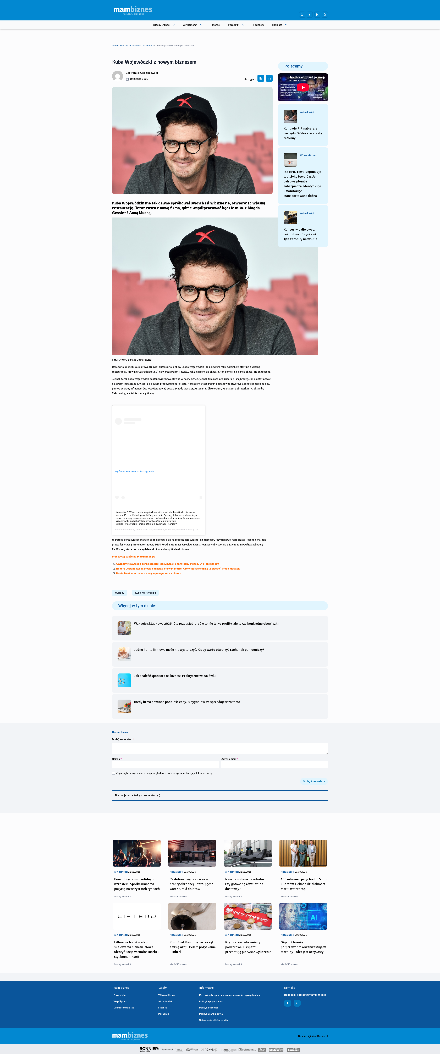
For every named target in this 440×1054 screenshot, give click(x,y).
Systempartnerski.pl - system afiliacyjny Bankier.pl (192, 1049)
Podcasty (258, 25)
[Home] (133, 10)
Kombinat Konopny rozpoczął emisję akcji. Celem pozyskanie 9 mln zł (193, 947)
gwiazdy (119, 592)
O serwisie (119, 995)
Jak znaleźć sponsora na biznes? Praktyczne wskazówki (175, 676)
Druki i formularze (123, 1007)
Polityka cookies (208, 1007)
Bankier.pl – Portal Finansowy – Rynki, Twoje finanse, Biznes (167, 1049)
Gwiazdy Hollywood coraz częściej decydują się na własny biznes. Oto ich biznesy (167, 564)
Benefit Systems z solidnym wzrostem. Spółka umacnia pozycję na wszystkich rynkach (137, 884)
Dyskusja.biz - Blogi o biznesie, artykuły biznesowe (247, 1049)
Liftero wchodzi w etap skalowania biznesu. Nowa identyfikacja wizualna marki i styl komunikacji (136, 949)
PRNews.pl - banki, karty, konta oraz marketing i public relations (210, 1049)
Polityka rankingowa (211, 1013)
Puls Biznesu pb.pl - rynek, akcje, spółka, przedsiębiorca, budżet (262, 1049)
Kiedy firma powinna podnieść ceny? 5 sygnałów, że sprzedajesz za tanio (187, 702)
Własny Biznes (161, 25)
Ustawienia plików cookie (213, 1019)
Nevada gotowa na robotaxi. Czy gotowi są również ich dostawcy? (245, 884)
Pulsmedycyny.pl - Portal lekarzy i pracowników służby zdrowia (276, 1049)
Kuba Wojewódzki (152, 529)
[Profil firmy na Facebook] (310, 15)
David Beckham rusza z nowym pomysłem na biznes (148, 573)
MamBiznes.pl (119, 45)
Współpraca (120, 1001)
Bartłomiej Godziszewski (142, 72)
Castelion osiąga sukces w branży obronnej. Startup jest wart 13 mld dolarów (191, 884)
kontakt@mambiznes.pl (312, 994)
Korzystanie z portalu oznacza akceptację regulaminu (229, 995)
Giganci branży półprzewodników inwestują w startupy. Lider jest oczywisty (303, 947)
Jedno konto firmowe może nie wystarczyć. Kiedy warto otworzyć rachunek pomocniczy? (199, 650)
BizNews (147, 45)
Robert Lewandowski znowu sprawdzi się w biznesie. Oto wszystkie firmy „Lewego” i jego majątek (178, 568)
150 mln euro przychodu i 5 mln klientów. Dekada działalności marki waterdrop (304, 884)
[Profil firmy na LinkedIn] (317, 15)
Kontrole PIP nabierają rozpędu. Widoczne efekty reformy (303, 133)
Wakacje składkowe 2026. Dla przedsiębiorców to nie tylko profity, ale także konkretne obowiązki (206, 623)
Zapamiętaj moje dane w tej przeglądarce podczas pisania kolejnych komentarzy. (164, 773)
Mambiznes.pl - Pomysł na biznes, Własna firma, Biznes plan (228, 1049)
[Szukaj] (325, 15)
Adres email (229, 759)
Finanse (215, 25)
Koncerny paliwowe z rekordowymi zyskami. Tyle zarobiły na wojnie (300, 234)
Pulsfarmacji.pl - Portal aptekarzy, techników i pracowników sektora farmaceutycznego (293, 1049)
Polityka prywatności (211, 1001)
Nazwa (117, 759)
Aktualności (190, 25)
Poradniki (233, 25)
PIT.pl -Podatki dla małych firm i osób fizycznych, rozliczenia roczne (179, 1049)
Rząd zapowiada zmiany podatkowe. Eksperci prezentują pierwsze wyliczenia (248, 947)
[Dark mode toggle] (302, 15)
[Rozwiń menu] (173, 25)
